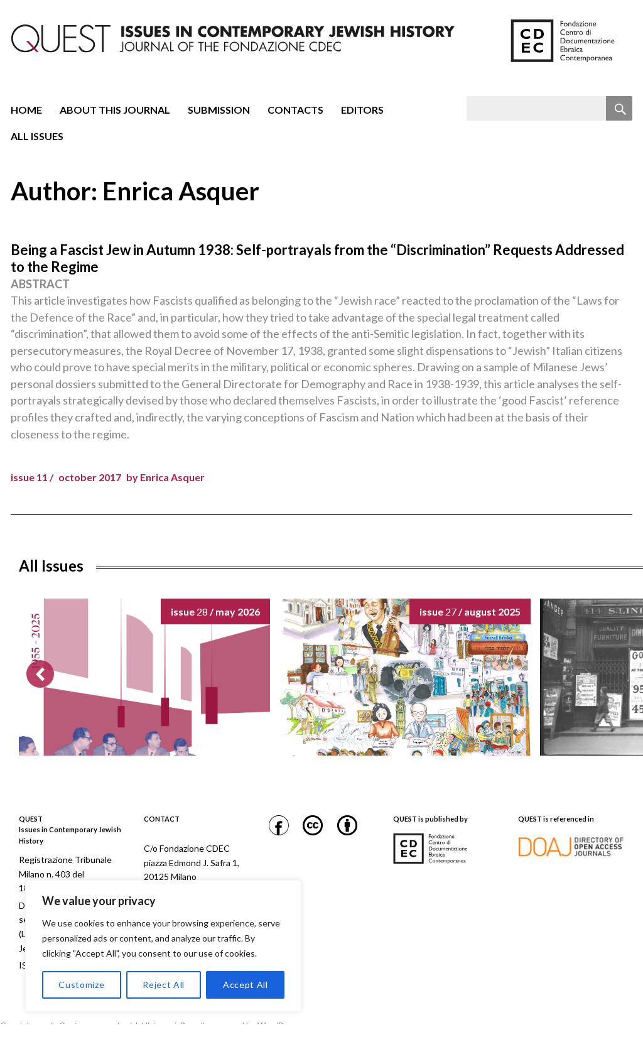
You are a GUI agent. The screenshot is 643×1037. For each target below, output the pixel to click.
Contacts (295, 110)
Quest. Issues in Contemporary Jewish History (84, 1026)
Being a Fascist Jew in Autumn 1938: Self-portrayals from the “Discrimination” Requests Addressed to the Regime (317, 258)
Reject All (164, 984)
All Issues (37, 136)
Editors (362, 110)
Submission (219, 110)
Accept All (245, 984)
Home (26, 110)
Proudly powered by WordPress (239, 1026)
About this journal (115, 110)
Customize (81, 984)
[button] (40, 674)
